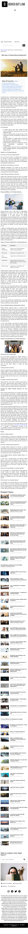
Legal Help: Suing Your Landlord (17, 787)
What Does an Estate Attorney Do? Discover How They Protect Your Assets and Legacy (17, 534)
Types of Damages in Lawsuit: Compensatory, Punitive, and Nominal (18, 579)
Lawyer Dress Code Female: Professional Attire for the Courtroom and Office (18, 614)
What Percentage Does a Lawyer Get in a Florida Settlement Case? (18, 767)
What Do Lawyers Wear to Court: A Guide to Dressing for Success (17, 621)
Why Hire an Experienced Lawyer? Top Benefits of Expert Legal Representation (18, 670)
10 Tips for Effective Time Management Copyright (11, 719)
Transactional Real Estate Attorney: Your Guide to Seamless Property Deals (17, 518)
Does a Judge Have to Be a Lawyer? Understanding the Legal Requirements (18, 635)
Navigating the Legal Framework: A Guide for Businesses (18, 649)
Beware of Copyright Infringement (17, 731)
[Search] (24, 45)
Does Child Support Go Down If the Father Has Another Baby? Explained (18, 628)
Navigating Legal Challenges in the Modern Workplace (17, 656)
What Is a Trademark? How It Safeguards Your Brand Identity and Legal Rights (17, 739)
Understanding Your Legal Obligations (18, 705)
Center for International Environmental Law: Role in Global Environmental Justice (18, 503)
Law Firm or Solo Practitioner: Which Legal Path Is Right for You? (18, 642)
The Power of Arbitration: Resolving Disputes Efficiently (18, 693)
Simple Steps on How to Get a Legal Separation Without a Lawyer (18, 510)
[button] (15, 10)
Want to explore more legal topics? (11, 854)
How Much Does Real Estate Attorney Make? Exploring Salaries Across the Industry (18, 550)
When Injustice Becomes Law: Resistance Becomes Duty (16, 842)
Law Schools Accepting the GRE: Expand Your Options (17, 815)
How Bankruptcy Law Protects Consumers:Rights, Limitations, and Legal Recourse (11, 565)
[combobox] (11, 859)
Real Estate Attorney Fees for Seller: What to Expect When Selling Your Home (18, 542)
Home (2, 50)
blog (6, 50)
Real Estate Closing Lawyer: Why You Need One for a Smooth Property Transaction (18, 526)
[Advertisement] (14, 24)
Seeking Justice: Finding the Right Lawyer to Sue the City (17, 801)
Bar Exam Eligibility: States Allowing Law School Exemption (18, 753)
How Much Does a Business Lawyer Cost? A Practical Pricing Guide (18, 495)
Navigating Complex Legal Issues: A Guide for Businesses (18, 663)
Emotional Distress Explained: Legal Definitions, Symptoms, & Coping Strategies (18, 558)
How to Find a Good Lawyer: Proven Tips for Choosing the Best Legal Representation (18, 685)
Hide (16, 81)
